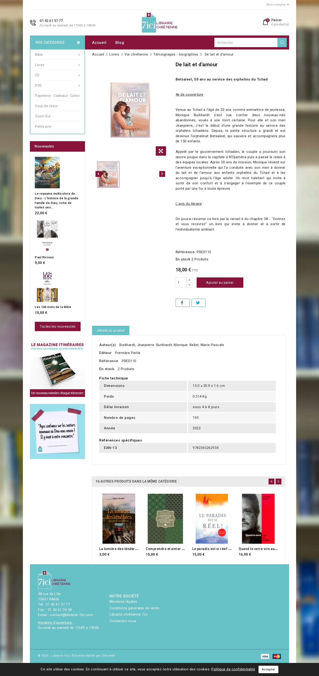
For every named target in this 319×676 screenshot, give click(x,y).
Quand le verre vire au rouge (262, 549)
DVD (38, 85)
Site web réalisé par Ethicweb (93, 655)
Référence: (186, 252)
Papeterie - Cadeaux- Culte (56, 96)
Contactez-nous (123, 621)
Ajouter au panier (220, 282)
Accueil (99, 42)
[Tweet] (198, 303)
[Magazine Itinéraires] (57, 369)
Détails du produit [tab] (110, 330)
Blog (119, 42)
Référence (108, 361)
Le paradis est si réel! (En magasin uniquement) (231, 549)
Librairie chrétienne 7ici (129, 614)
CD (37, 75)
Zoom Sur (43, 116)
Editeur (105, 353)
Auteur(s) (107, 345)
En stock (183, 259)
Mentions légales (123, 601)
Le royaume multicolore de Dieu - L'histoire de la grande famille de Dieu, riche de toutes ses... (56, 200)
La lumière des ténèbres (119, 549)
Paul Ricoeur (44, 257)
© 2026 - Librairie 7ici (54, 655)
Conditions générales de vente (135, 608)
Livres (40, 65)
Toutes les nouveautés (58, 326)
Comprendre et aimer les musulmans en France (185, 549)
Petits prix (43, 126)
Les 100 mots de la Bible (53, 307)
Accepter (268, 669)
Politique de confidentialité (233, 669)
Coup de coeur (46, 106)
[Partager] (182, 303)
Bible (39, 54)
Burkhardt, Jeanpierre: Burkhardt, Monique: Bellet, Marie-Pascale (171, 345)
